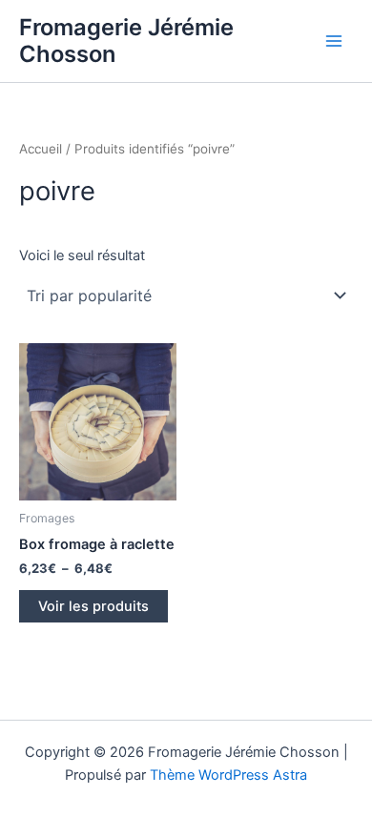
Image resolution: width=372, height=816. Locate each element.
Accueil (40, 148)
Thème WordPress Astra (228, 775)
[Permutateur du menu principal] (334, 41)
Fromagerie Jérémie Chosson (126, 40)
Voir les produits (93, 606)
